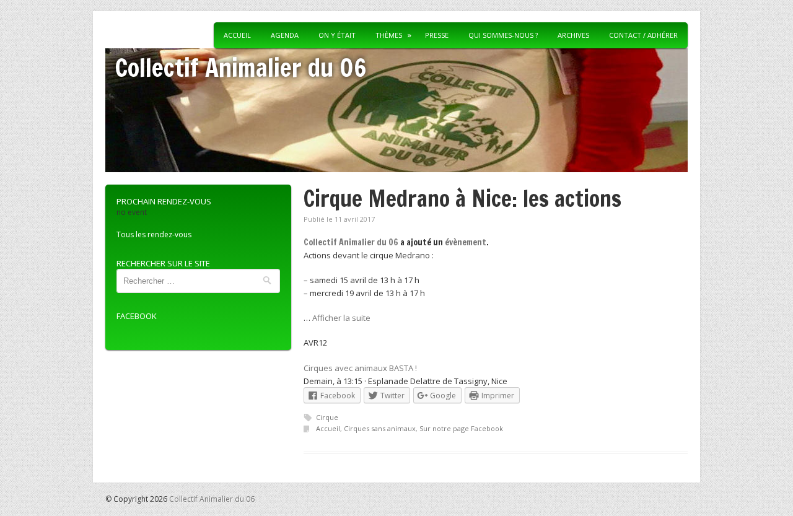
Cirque (327, 417)
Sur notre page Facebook (461, 428)
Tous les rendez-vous (153, 234)
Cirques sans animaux (380, 428)
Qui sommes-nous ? (503, 35)
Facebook (136, 315)
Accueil (237, 35)
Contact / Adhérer (643, 35)
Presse (437, 35)
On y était (337, 35)
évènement (465, 242)
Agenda (285, 35)
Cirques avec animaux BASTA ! (360, 368)
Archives (573, 35)
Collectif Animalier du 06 (241, 67)
